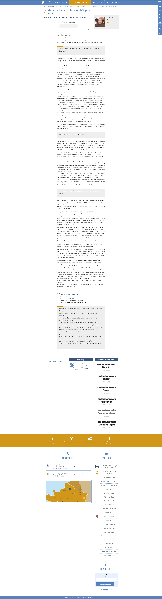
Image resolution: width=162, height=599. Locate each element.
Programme (97, 2)
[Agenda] (160, 14)
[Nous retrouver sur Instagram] (160, 22)
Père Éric (109, 520)
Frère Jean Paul (109, 497)
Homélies (61, 6)
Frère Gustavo (109, 493)
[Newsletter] (160, 18)
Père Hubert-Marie (109, 524)
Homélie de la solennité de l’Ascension (106, 366)
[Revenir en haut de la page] (160, 33)
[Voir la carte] (68, 491)
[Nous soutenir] (160, 10)
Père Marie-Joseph (109, 532)
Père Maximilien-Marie (109, 536)
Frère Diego (109, 489)
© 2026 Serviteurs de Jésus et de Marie (75, 597)
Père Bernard (109, 512)
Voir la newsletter (107, 589)
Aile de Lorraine (113, 2)
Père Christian (109, 516)
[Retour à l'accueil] (46, 2)
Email (106, 577)
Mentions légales (92, 597)
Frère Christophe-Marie (109, 485)
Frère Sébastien (109, 505)
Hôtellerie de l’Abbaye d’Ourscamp (109, 466)
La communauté (61, 2)
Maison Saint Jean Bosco (109, 472)
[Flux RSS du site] (160, 29)
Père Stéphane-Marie (109, 551)
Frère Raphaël (109, 501)
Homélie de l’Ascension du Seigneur (106, 377)
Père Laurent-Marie (109, 528)
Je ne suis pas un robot (106, 574)
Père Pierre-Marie (109, 540)
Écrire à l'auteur (113, 23)
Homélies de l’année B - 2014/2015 (84, 6)
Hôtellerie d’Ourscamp (109, 509)
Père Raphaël (109, 544)
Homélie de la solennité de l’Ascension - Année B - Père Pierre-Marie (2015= (71, 29)
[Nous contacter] (160, 7)
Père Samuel (109, 547)
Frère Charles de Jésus (109, 481)
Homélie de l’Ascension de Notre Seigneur (106, 400)
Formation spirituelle (52, 6)
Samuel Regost (109, 555)
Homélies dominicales (70, 6)
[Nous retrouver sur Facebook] (160, 25)
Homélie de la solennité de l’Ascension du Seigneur (106, 423)
